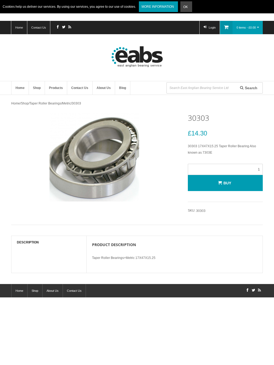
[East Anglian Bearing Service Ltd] (137, 57)
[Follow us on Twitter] (63, 27)
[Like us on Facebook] (57, 27)
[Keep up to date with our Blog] (69, 27)
